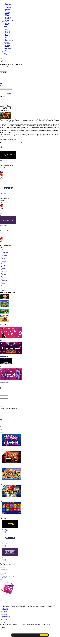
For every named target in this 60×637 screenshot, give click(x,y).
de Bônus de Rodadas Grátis (9, 40)
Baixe (6, 10)
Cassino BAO (4, 258)
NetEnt (6, 34)
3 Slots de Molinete (7, 30)
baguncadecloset (2, 0)
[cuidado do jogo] (4, 630)
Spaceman (5, 53)
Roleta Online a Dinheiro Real (7, 48)
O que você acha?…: (3, 387)
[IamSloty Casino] (8, 224)
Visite (1, 243)
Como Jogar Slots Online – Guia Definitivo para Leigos (7, 366)
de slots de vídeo (7, 23)
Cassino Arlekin (4, 256)
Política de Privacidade (3, 577)
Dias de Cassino (4, 278)
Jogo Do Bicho (6, 54)
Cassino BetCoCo (4, 262)
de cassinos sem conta (8, 8)
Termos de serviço (2, 578)
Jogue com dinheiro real (3, 72)
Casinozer (3, 286)
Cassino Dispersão (4, 543)
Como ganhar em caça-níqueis (4, 382)
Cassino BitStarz (4, 268)
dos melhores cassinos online (7, 4)
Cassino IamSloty (4, 557)
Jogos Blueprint (9, 93)
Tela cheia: (1, 85)
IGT (5, 36)
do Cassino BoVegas (8, 45)
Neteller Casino (7, 15)
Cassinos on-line (4, 3)
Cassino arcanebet (4, 255)
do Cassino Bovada (7, 43)
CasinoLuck (3, 284)
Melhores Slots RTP (3, 340)
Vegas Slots (6, 28)
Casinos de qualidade (8, 7)
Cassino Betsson (4, 265)
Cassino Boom (4, 274)
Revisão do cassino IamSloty (4, 225)
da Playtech (6, 37)
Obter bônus (3, 532)
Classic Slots (6, 24)
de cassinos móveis (7, 9)
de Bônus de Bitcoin (7, 41)
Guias (2, 51)
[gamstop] (3, 632)
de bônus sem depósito (8, 39)
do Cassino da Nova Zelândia (9, 20)
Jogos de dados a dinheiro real (7, 50)
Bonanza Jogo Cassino (5, 271)
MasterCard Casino (7, 12)
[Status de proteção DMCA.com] (3, 629)
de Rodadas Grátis (7, 32)
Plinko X (5, 52)
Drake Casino (7, 46)
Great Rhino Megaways (7, 55)
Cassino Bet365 (4, 261)
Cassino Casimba (4, 277)
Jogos (1, 419)
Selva (1, 426)
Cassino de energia (4, 529)
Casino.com (3, 281)
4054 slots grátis (4, 60)
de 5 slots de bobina (7, 31)
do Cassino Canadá (7, 19)
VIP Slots (6, 29)
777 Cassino (3, 249)
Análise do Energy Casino (3, 160)
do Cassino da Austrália (8, 18)
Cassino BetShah (4, 264)
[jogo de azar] (7, 633)
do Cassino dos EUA (8, 17)
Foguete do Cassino (4, 280)
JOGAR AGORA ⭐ (44, 635)
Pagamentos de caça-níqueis (4, 356)
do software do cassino (6, 33)
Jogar (2, 449)
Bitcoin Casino (7, 13)
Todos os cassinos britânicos (5, 252)
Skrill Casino (7, 14)
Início (1, 600)
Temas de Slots (5, 26)
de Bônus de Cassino (6, 42)
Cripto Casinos (7, 6)
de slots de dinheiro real (7, 47)
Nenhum (5, 25)
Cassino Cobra (4, 290)
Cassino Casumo (4, 287)
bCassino (3, 259)
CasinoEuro (3, 283)
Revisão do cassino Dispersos (4, 193)
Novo (6, 22)
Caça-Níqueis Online (4, 21)
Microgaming (7, 35)
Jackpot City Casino (7, 44)
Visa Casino (6, 11)
